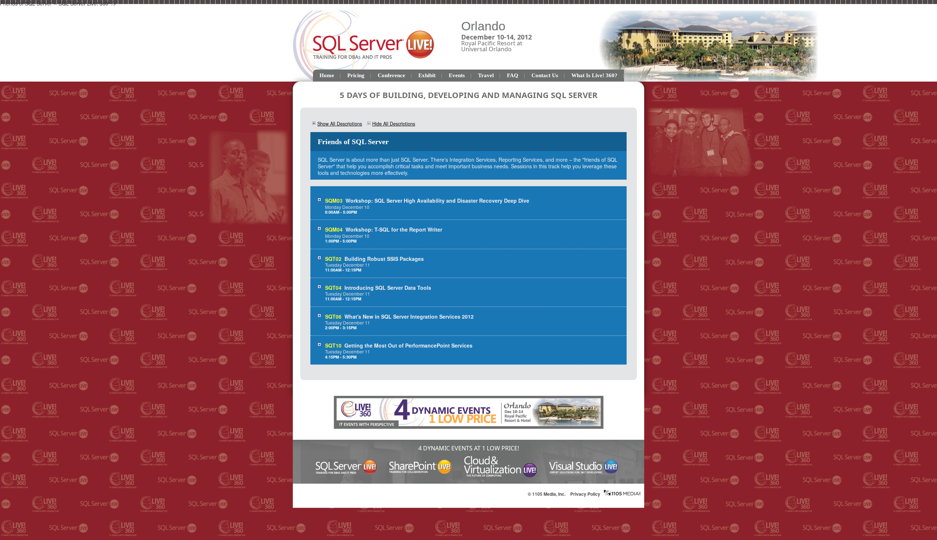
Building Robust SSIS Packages (384, 258)
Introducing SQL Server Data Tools (387, 287)
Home (327, 75)
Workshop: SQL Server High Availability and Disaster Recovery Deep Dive (437, 200)
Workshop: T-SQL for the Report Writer (394, 229)
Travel (486, 75)
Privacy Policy (585, 494)
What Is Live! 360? (594, 75)
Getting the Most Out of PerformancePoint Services (408, 345)
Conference (391, 75)
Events (457, 75)
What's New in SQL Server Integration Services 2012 (409, 316)
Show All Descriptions (339, 123)
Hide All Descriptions (393, 123)
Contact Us (544, 75)
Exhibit (427, 75)
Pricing (356, 75)
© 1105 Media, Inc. (546, 494)
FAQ (512, 75)
